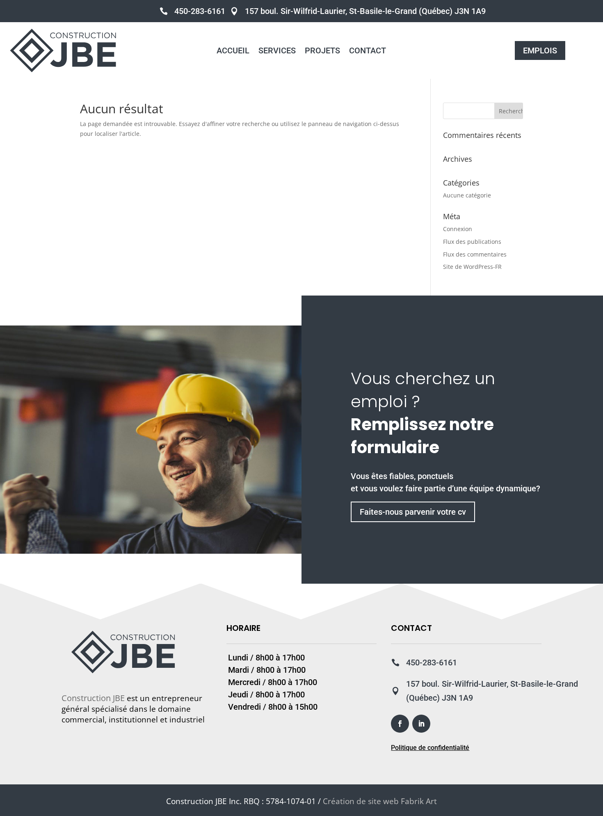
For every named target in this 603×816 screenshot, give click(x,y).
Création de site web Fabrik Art (380, 801)
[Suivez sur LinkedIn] (421, 724)
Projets (322, 51)
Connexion (457, 229)
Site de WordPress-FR (472, 266)
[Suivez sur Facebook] (400, 724)
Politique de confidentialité (430, 748)
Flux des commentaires (475, 254)
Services (277, 51)
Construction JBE (93, 698)
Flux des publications (472, 241)
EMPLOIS (540, 50)
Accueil (233, 51)
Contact (367, 51)
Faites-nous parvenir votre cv (413, 512)
